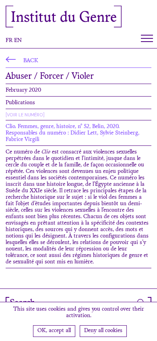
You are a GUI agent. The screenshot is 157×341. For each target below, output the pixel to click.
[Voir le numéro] (25, 115)
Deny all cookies (103, 331)
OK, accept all (54, 331)
